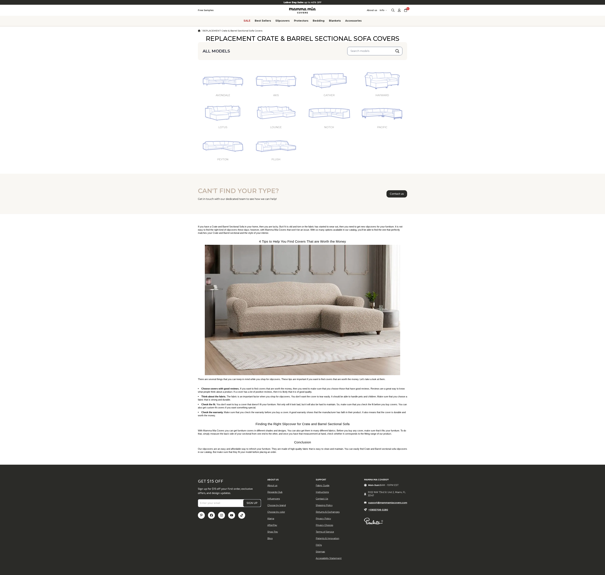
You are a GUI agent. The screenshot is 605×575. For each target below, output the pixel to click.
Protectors (301, 20)
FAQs (319, 545)
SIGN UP (252, 503)
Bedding (319, 20)
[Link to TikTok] (241, 515)
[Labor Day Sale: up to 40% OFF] (302, 2)
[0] (405, 10)
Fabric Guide (322, 485)
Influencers (273, 498)
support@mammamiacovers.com (387, 502)
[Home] (199, 30)
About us (372, 10)
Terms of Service (325, 531)
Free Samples (206, 10)
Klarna (270, 518)
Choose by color (276, 512)
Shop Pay (272, 531)
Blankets (335, 20)
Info (382, 10)
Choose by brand (276, 505)
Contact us (397, 193)
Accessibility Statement (329, 558)
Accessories (353, 20)
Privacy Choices (324, 525)
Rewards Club (274, 492)
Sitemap (320, 551)
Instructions (322, 492)
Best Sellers (263, 20)
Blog (270, 538)
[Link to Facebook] (211, 515)
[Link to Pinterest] (201, 515)
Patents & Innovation (327, 538)
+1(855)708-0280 (378, 509)
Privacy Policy (323, 518)
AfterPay (272, 525)
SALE (247, 20)
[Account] (399, 10)
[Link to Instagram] (221, 515)
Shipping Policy (324, 505)
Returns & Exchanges (328, 512)
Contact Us (322, 498)
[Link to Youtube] (231, 515)
